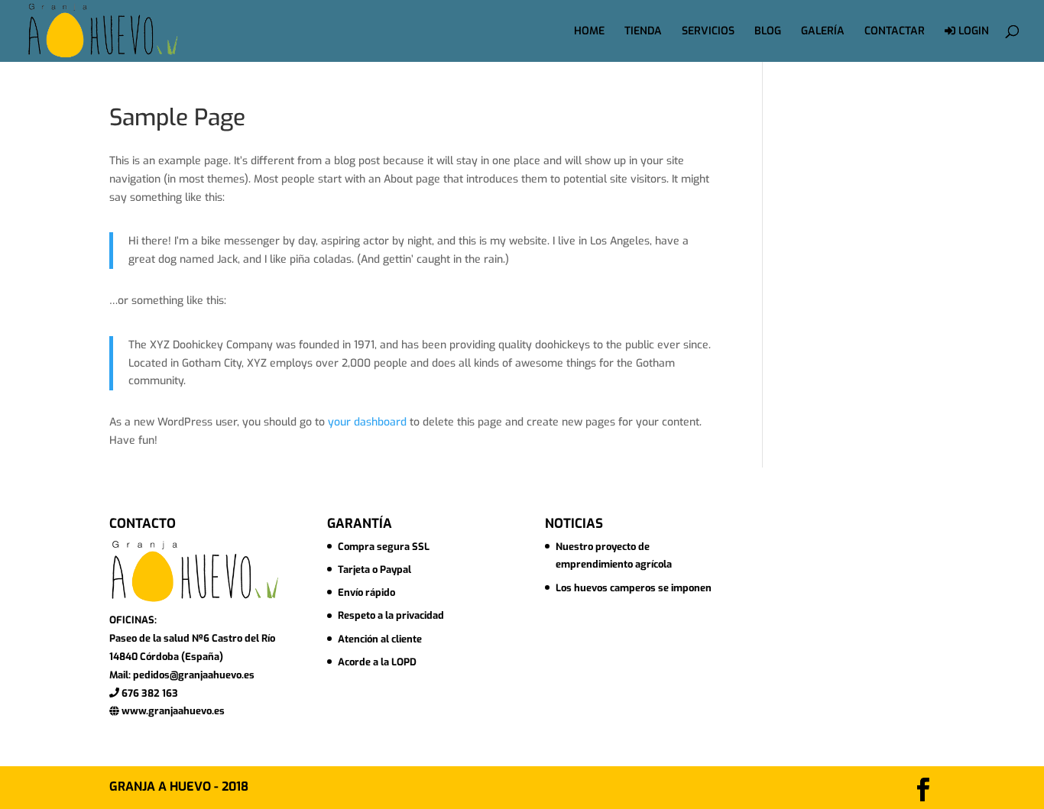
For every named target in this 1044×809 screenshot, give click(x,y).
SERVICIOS (708, 32)
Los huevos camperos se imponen (634, 587)
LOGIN (972, 31)
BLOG (767, 32)
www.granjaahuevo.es (172, 710)
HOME (589, 32)
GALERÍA (823, 32)
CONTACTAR (894, 32)
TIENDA (643, 32)
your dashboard (367, 422)
